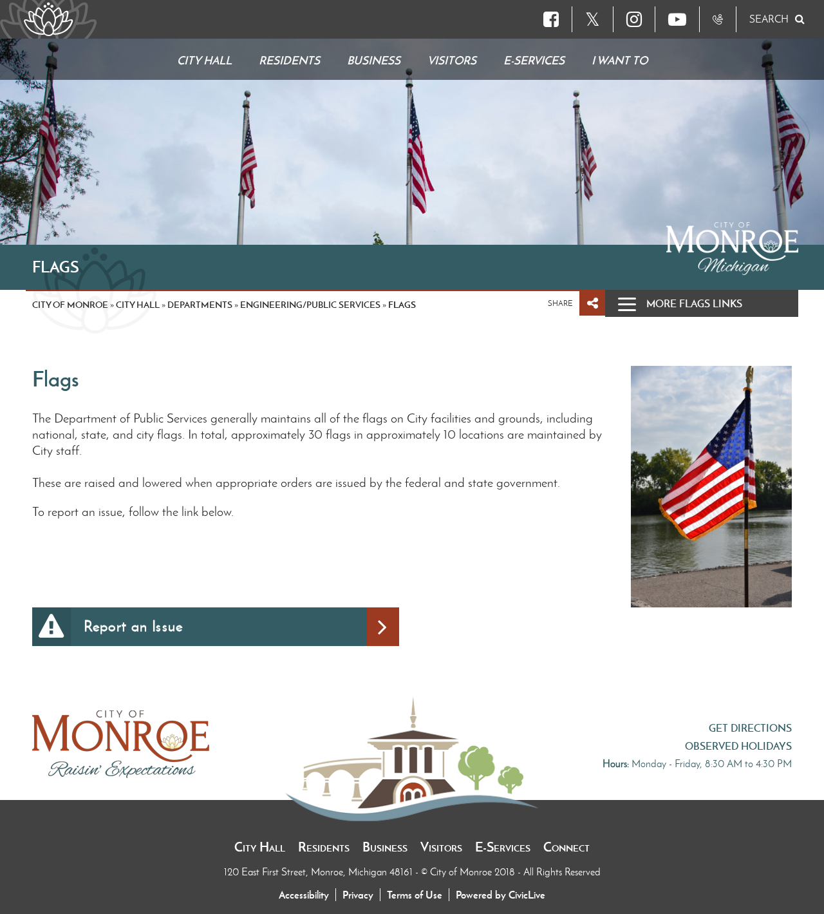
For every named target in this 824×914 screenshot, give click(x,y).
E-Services (502, 847)
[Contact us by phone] (718, 19)
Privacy (357, 894)
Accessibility (304, 894)
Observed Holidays (738, 745)
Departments (199, 304)
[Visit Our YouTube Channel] (677, 19)
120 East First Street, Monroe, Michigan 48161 (319, 872)
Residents (324, 847)
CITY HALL (138, 304)
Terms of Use (414, 894)
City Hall (259, 847)
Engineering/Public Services (310, 304)
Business (384, 847)
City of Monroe (70, 304)
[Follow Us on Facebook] (551, 19)
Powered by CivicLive (500, 894)
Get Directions (750, 727)
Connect (566, 847)
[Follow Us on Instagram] (634, 19)
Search (769, 19)
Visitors (441, 847)
